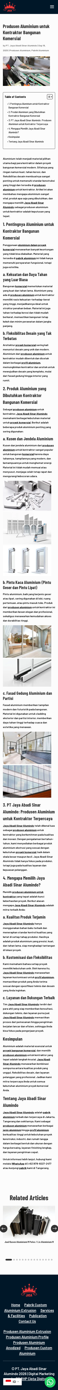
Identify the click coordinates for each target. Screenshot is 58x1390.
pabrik (23, 1167)
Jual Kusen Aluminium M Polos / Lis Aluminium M (29, 1241)
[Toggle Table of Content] (48, 97)
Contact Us (27, 1321)
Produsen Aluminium (20, 50)
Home (15, 1305)
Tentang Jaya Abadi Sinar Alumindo (26, 141)
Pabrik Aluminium (40, 50)
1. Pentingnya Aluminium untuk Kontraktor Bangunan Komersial (29, 105)
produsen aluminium (22, 294)
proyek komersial (25, 344)
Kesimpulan (14, 136)
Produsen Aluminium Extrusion (27, 1331)
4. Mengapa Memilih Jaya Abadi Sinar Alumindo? (27, 130)
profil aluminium (30, 362)
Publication (38, 1316)
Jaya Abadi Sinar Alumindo (32, 413)
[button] (8, 1260)
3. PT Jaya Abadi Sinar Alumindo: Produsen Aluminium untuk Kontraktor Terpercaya (30, 122)
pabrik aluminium (26, 258)
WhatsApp (18, 1163)
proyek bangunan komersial (19, 1050)
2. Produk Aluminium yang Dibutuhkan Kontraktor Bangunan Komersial (27, 114)
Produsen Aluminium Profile (27, 1337)
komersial (21, 286)
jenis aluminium (12, 1130)
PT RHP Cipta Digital (31, 1379)
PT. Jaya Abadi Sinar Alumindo (21, 45)
